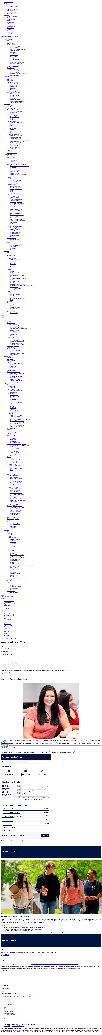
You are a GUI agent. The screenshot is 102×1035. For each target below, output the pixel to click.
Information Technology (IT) (17, 284)
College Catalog (11, 28)
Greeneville (13, 262)
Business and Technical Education (18, 49)
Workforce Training (9, 2)
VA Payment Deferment (16, 199)
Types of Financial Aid (12, 121)
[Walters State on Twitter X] (4, 1019)
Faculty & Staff (11, 13)
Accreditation (10, 301)
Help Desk (9, 33)
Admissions (7, 76)
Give (5, 1007)
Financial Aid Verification (16, 144)
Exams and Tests (14, 95)
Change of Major (14, 173)
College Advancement (15, 277)
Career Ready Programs (13, 66)
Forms (8, 150)
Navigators (13, 161)
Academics (6, 40)
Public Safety (13, 56)
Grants (12, 124)
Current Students (11, 7)
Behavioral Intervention (16, 213)
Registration (13, 167)
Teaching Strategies (15, 193)
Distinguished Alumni (15, 307)
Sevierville (13, 264)
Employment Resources (16, 229)
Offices (9, 269)
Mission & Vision (11, 255)
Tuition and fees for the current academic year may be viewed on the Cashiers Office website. (54, 964)
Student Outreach (11, 238)
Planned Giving (14, 295)
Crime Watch (13, 217)
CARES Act (13, 130)
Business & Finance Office (17, 275)
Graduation (13, 248)
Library (9, 25)
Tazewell (12, 265)
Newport (12, 266)
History (9, 256)
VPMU (6, 634)
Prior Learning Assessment (13, 92)
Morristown (13, 261)
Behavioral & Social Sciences (17, 47)
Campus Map (10, 22)
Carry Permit (13, 222)
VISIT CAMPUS (10, 654)
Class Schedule (11, 26)
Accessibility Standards (18, 1026)
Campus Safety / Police (13, 207)
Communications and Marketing (18, 278)
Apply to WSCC (5, 955)
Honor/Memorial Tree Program (18, 298)
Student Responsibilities (16, 202)
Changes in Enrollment (16, 137)
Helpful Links (13, 112)
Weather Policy (11, 311)
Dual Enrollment (14, 85)
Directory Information (15, 245)
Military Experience (15, 99)
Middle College (14, 86)
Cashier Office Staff (12, 153)
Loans (11, 125)
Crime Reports (14, 216)
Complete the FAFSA (15, 138)
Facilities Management (16, 279)
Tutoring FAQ (13, 181)
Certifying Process (14, 200)
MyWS (5, 3)
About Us (6, 251)
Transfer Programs (11, 58)
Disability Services (11, 184)
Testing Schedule (14, 235)
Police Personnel (14, 212)
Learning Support (14, 72)
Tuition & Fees (11, 114)
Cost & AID (4, 971)
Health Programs (14, 50)
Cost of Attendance (12, 107)
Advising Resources (15, 170)
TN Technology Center (16, 102)
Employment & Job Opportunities (12, 1008)
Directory (9, 23)
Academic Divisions (12, 45)
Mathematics (13, 53)
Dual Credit (13, 88)
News (8, 268)
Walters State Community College (9, 36)
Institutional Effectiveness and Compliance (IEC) (22, 285)
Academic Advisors (15, 168)
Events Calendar (11, 19)
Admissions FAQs (11, 91)
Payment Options (14, 117)
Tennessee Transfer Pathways (17, 60)
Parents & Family (11, 12)
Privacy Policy (7, 1026)
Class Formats (10, 68)
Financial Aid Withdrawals (17, 145)
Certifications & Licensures (17, 101)
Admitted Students (11, 81)
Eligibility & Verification (13, 134)
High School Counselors (10, 604)
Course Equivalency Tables (17, 65)
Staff (11, 89)
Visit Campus (13, 160)
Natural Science (14, 55)
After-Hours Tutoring (15, 180)
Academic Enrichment (12, 69)
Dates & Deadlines (11, 132)
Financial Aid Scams (15, 131)
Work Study (13, 128)
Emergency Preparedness (16, 219)
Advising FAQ (14, 171)
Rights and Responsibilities (17, 141)
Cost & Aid (7, 104)
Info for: (6, 5)
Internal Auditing (14, 287)
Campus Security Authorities (17, 220)
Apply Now (10, 79)
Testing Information (15, 233)
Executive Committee (15, 294)
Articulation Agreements (16, 63)
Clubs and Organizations (13, 239)
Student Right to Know (10, 1014)
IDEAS (12, 282)
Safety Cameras (14, 225)
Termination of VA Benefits (17, 203)
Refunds (12, 118)
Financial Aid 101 (11, 108)
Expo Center (10, 32)
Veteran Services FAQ (15, 205)
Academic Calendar (12, 17)
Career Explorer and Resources (18, 174)
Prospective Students (12, 6)
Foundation (10, 291)
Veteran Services (11, 194)
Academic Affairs (14, 272)
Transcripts (13, 246)
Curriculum (3, 654)
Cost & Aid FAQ (11, 148)
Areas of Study (11, 43)
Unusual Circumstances (16, 147)
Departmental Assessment (16, 96)
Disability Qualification (16, 189)
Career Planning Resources (17, 230)
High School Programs (12, 82)
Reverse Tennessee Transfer (17, 62)
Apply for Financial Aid (13, 109)
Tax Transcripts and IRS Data (17, 143)
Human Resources (14, 281)
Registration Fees (14, 119)
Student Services (8, 154)
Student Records (11, 242)
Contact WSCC (11, 254)
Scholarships (13, 127)
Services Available (14, 187)
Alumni (9, 303)
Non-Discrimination (9, 1013)
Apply (2, 315)
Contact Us (10, 151)
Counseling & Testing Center (14, 226)
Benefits (12, 305)
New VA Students (14, 197)
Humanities (13, 52)
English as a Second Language (18, 73)
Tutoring (9, 177)
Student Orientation (15, 163)
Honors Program (14, 75)
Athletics (9, 20)
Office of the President (16, 288)
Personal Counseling (15, 232)
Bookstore (9, 29)
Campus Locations (11, 258)
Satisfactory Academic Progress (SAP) (20, 140)
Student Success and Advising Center (16, 164)
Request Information (6, 673)
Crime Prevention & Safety (17, 215)
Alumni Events (14, 308)
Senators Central (11, 30)
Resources (6, 15)
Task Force (13, 206)
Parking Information (15, 210)
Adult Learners (11, 10)
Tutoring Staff (13, 183)
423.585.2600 (7, 999)
